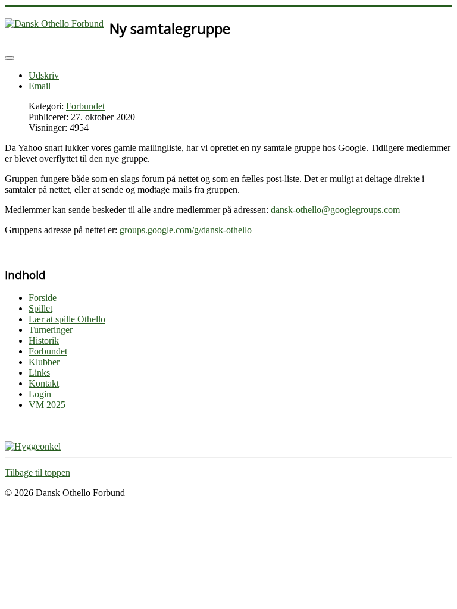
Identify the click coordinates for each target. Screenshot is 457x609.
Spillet (40, 308)
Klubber (44, 362)
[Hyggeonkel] (33, 446)
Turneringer (51, 330)
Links (39, 373)
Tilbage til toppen (37, 472)
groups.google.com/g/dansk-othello (186, 230)
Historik (44, 340)
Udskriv (44, 75)
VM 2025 (47, 405)
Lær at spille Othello (67, 319)
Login (40, 394)
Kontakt (44, 383)
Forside (43, 298)
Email (40, 86)
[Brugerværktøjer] (9, 58)
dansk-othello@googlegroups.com (335, 210)
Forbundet (85, 106)
